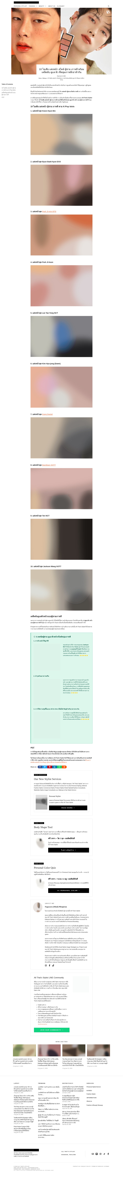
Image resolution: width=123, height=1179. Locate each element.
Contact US (76, 1166)
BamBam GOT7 (49, 465)
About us (51, 6)
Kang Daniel (47, 414)
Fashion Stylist (91, 1094)
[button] (36, 6)
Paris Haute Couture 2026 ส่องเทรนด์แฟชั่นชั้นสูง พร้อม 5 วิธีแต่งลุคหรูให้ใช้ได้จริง (22, 1128)
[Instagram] (97, 1154)
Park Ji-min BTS (49, 211)
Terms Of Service (97, 1166)
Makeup (44, 78)
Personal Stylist (20, 6)
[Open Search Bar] (108, 6)
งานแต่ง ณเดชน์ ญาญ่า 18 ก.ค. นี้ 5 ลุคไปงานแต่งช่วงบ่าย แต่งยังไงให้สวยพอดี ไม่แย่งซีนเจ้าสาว (23, 1061)
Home (40, 78)
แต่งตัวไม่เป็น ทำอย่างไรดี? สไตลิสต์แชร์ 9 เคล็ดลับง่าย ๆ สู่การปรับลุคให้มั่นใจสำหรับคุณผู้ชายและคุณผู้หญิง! (73, 1089)
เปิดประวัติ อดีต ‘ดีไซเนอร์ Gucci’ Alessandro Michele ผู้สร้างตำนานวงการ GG (70, 1120)
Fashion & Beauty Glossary (95, 1105)
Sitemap (106, 1166)
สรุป (3, 97)
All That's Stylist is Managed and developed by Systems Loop (34, 1170)
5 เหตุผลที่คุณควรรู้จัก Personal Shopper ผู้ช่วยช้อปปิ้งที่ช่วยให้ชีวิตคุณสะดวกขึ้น (70, 1097)
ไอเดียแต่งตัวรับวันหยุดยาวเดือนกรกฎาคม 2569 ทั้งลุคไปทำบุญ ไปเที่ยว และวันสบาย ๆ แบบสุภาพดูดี (97, 1061)
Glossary (60, 6)
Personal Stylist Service (94, 1087)
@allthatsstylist (42, 1024)
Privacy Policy (86, 1166)
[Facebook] (108, 1154)
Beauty (41, 6)
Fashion (32, 6)
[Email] (93, 1154)
